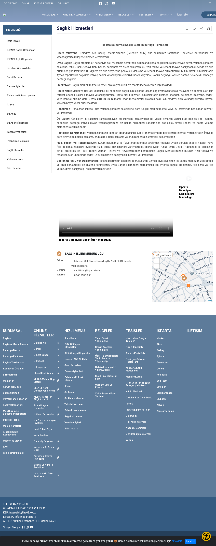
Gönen (160, 368)
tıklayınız (177, 541)
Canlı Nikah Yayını (43, 429)
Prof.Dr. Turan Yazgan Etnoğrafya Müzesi (138, 384)
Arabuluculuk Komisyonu (10, 433)
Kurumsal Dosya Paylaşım (43, 457)
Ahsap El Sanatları (136, 428)
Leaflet (209, 300)
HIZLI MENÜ (13, 29)
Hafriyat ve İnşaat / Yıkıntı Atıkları (105, 368)
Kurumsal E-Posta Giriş (44, 448)
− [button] (157, 266)
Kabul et (190, 541)
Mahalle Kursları (135, 376)
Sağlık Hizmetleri (16, 150)
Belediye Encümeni (13, 356)
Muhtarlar (8, 380)
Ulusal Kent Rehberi (44, 373)
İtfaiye (10, 104)
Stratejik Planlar (12, 419)
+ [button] (157, 261)
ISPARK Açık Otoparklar (20, 59)
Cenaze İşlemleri (16, 86)
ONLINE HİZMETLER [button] (75, 14)
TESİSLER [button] (145, 14)
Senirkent (162, 380)
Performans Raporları (15, 399)
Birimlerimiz (10, 374)
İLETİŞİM (182, 14)
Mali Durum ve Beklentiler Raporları (14, 412)
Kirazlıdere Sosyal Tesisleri (136, 339)
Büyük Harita (164, 255)
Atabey (160, 350)
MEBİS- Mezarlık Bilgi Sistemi (43, 398)
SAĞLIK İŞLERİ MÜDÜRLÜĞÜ (84, 253)
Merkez (161, 338)
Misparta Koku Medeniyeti (134, 369)
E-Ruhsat (39, 361)
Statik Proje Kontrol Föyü (106, 377)
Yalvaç (160, 405)
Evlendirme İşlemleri (18, 141)
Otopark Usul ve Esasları (103, 386)
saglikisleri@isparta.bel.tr (87, 270)
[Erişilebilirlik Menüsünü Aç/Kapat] (206, 536)
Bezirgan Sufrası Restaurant (135, 360)
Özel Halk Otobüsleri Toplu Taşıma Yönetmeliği (106, 358)
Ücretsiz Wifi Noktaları (19, 68)
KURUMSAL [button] (49, 14)
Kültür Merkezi (134, 391)
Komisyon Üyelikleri (14, 368)
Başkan (7, 338)
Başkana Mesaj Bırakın (15, 344)
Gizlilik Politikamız (13, 452)
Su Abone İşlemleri (17, 122)
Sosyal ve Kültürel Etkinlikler (43, 466)
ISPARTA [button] (164, 14)
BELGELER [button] (124, 14)
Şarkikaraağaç (164, 393)
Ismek (129, 403)
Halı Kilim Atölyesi (136, 421)
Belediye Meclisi (12, 350)
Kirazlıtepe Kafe (134, 347)
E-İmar (37, 349)
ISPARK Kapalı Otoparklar (21, 50)
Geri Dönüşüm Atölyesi (138, 434)
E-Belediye (40, 342)
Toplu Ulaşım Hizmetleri (41, 407)
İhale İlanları (13, 40)
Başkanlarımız (11, 393)
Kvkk (5, 446)
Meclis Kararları (12, 426)
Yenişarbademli (165, 411)
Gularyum (131, 415)
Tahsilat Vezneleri (16, 131)
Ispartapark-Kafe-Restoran (43, 475)
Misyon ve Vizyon (12, 440)
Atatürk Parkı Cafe (135, 353)
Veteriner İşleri (15, 159)
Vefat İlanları (41, 435)
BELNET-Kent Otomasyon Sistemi (45, 389)
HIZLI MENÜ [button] (103, 14)
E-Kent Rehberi (42, 355)
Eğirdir (160, 356)
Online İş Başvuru (43, 441)
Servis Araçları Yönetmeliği (103, 348)
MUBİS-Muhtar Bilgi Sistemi (44, 380)
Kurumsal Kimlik (12, 386)
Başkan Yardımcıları (14, 362)
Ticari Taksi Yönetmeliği (101, 339)
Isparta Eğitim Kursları (138, 409)
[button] (201, 28)
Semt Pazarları (15, 77)
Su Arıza (11, 113)
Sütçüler (161, 386)
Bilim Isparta (14, 168)
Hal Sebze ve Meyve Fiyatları (45, 421)
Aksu (159, 344)
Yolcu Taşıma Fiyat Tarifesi (105, 395)
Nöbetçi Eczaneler (44, 414)
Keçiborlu (162, 374)
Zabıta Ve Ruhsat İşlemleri (21, 95)
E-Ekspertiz (40, 367)
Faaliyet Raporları (13, 405)
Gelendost (162, 362)
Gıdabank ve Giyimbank (139, 397)
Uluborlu (161, 399)
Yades (129, 440)
